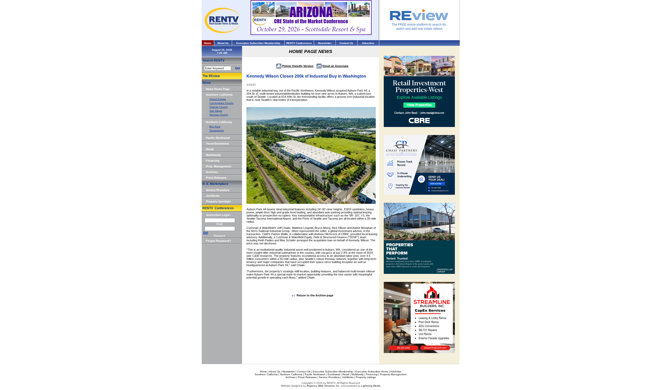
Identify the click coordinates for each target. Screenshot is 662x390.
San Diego (215, 110)
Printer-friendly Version (297, 66)
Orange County (218, 107)
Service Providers (217, 190)
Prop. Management (218, 166)
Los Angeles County (221, 103)
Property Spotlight (218, 201)
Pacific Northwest (218, 137)
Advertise (368, 43)
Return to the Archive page (315, 295)
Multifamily (213, 154)
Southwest (333, 374)
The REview (211, 76)
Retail (210, 149)
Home (207, 43)
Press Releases (216, 177)
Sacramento (216, 130)
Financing (213, 160)
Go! (237, 68)
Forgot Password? (218, 240)
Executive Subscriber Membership (258, 43)
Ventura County (218, 114)
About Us (223, 43)
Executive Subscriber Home (371, 371)
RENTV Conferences (299, 43)
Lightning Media (370, 385)
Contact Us (346, 43)
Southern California (219, 94)
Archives (212, 172)
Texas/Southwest (217, 143)
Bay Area (214, 126)
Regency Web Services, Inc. (323, 385)
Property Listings (366, 377)
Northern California (219, 122)
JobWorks (213, 195)
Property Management (393, 374)
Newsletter (325, 43)
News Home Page (218, 89)
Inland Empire (217, 99)
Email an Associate (335, 66)
